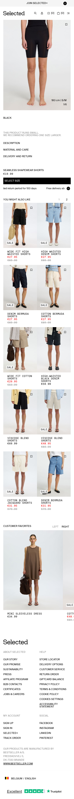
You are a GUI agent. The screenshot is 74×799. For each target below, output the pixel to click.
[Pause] (64, 3)
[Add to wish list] (66, 24)
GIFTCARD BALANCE (51, 679)
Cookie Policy (49, 694)
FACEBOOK (46, 723)
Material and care (16, 150)
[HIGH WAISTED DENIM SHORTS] (54, 225)
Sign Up (8, 723)
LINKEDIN (45, 733)
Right (65, 527)
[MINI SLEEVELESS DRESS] (33, 570)
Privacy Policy (49, 684)
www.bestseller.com (18, 764)
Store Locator (49, 659)
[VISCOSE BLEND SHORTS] (20, 412)
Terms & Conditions (52, 689)
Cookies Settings (51, 699)
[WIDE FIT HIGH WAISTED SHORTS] (20, 225)
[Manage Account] (41, 13)
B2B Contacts (12, 684)
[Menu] (68, 13)
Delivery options (51, 664)
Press (7, 674)
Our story (10, 659)
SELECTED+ (10, 733)
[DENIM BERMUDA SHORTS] (20, 287)
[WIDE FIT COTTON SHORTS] (20, 349)
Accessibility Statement (48, 705)
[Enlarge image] (37, 65)
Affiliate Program (15, 679)
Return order (49, 674)
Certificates (12, 689)
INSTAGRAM (46, 728)
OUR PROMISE (12, 664)
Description (11, 143)
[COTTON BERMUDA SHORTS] (54, 287)
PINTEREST (46, 738)
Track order (12, 738)
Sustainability (13, 669)
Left (55, 527)
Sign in (7, 728)
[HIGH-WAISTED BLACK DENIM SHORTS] (54, 349)
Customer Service (52, 669)
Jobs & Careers (13, 694)
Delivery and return (17, 156)
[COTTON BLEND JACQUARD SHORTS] (20, 474)
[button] (20, 225)
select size (12, 181)
